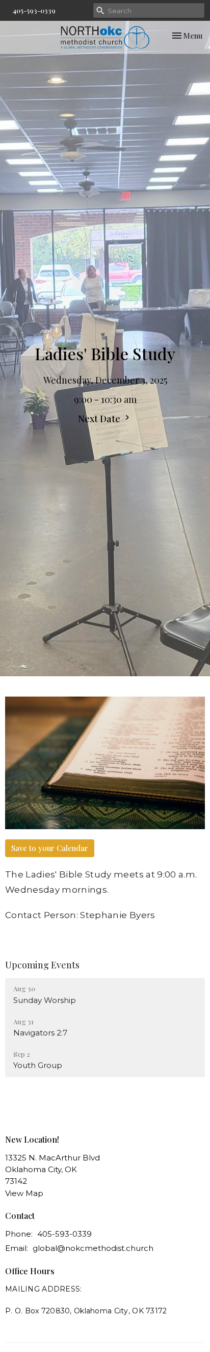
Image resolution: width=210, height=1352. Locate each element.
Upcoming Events (42, 965)
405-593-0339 (34, 10)
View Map (24, 1193)
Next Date (100, 419)
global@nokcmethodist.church (93, 1248)
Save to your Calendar (49, 848)
